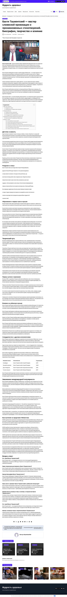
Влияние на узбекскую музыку (12, 113)
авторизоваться (21, 560)
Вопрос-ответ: (7, 119)
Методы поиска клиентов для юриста (8, 576)
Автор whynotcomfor (7, 34)
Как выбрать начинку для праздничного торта (56, 577)
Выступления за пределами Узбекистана (14, 118)
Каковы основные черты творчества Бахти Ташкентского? (18, 128)
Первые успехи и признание (11, 112)
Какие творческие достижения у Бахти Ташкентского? (17, 122)
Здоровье (19, 11)
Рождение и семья (9, 107)
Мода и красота (25, 11)
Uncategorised (5, 18)
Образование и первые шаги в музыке (13, 109)
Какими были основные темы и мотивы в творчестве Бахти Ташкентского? (21, 126)
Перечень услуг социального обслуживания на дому (39, 577)
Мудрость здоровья (11, 5)
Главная (4, 11)
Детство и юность (7, 106)
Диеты (16, 11)
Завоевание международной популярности (13, 116)
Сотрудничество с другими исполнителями (14, 115)
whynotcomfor (27, 534)
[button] (34, 105)
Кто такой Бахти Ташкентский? (13, 120)
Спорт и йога (37, 11)
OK (54, 595)
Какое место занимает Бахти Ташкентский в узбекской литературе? (20, 124)
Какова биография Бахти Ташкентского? (15, 123)
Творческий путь (7, 110)
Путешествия (31, 11)
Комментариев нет (21, 34)
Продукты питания (10, 11)
